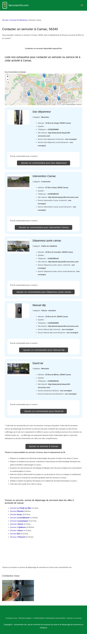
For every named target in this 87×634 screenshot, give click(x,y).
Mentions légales (25, 618)
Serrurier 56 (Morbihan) (18, 20)
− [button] (7, 79)
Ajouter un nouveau (74, 618)
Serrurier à (16, 524)
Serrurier (5, 20)
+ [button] (7, 76)
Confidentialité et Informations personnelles (49, 618)
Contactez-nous (11, 618)
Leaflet (63, 104)
